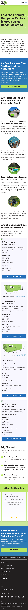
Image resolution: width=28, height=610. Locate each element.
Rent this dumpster (14, 277)
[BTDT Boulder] (9, 3)
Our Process (4, 581)
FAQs (2, 586)
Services (3, 584)
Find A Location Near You (7, 568)
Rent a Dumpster (14, 86)
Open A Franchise (5, 571)
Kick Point (4, 604)
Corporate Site (5, 574)
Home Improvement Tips (7, 589)
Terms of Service (8, 608)
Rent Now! (14, 550)
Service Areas (12, 557)
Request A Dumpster (6, 565)
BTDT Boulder (4, 557)
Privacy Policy (4, 601)
